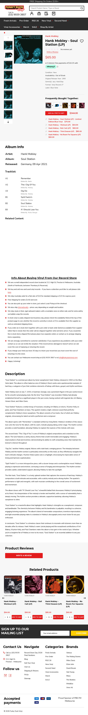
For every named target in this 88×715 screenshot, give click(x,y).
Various (69, 653)
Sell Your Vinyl (29, 663)
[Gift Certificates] (39, 13)
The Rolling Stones (73, 656)
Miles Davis (70, 660)
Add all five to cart (56, 113)
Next (8, 122)
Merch (26, 27)
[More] (52, 21)
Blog (26, 659)
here (9, 292)
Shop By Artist (46, 27)
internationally (23, 307)
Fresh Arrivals (10, 20)
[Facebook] (10, 675)
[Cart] (53, 13)
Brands (72, 647)
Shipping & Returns (31, 671)
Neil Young (70, 672)
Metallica (69, 683)
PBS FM (77, 698)
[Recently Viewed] (46, 13)
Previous (8, 38)
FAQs (26, 674)
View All (69, 687)
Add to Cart (17, 617)
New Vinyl (46, 20)
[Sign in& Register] (31, 13)
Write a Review (52, 52)
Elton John (70, 664)
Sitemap (27, 678)
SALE (34, 27)
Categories (54, 647)
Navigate (31, 647)
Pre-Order (24, 20)
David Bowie (71, 668)
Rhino (68, 676)
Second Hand (61, 20)
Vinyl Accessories (12, 27)
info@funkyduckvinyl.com (68, 357)
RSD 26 (35, 20)
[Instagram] (5, 675)
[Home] (5, 32)
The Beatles (70, 680)
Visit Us (27, 667)
